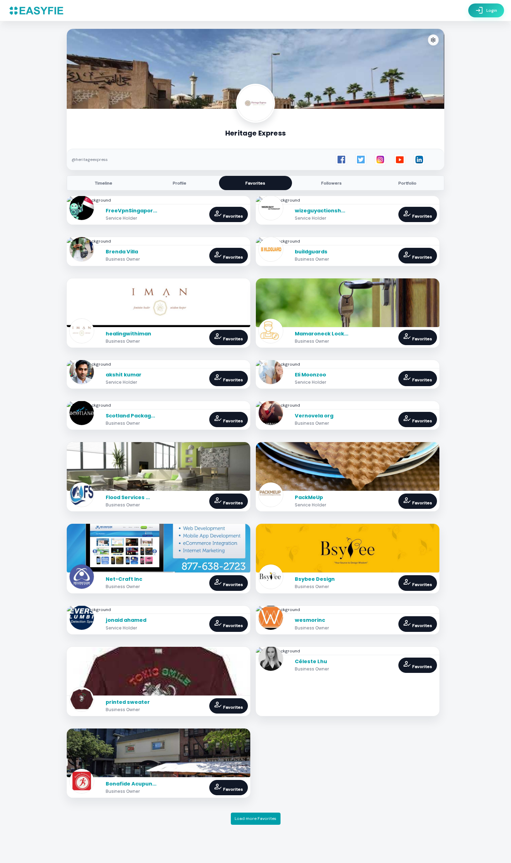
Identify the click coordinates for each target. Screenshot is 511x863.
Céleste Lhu (311, 661)
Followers (331, 183)
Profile (179, 183)
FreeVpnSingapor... (131, 210)
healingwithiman (128, 333)
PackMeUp (309, 497)
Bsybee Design (315, 579)
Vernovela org (314, 415)
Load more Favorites (255, 818)
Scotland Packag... (130, 415)
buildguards (311, 251)
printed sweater (128, 702)
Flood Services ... (128, 497)
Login (486, 10)
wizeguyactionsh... (320, 210)
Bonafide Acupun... (131, 783)
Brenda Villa (122, 251)
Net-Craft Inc (124, 579)
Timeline (103, 183)
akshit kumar (123, 374)
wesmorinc (310, 620)
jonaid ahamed (126, 620)
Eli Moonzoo (310, 374)
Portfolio (407, 183)
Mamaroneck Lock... (321, 333)
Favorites (255, 183)
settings (433, 40)
